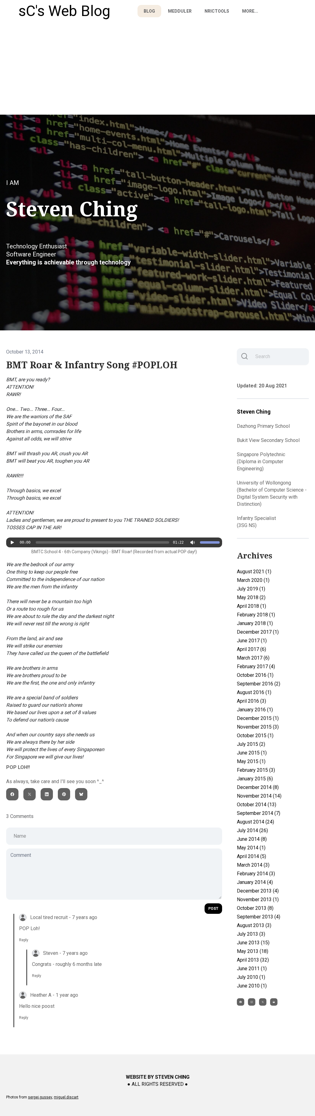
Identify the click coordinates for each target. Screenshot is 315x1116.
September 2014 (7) (258, 813)
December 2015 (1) (258, 718)
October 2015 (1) (255, 735)
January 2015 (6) (255, 779)
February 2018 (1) (256, 615)
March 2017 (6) (253, 658)
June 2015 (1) (252, 753)
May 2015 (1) (251, 761)
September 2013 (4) (258, 917)
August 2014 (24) (255, 822)
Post (213, 908)
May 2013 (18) (252, 951)
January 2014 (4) (255, 882)
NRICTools (217, 11)
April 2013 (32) (253, 960)
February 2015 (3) (256, 770)
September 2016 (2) (258, 684)
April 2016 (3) (251, 701)
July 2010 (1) (251, 977)
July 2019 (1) (251, 589)
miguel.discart (66, 1097)
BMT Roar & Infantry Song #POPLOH (91, 365)
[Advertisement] (157, 68)
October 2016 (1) (255, 675)
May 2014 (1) (251, 848)
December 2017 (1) (258, 632)
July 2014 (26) (252, 830)
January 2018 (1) (255, 623)
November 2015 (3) (258, 727)
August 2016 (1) (254, 692)
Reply (23, 940)
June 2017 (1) (252, 641)
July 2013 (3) (251, 934)
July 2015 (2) (251, 744)
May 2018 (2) (251, 597)
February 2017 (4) (256, 666)
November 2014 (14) (259, 796)
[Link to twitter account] (262, 1002)
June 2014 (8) (252, 839)
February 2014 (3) (256, 874)
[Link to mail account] (273, 1002)
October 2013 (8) (255, 908)
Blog (149, 11)
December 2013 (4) (258, 891)
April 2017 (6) (251, 649)
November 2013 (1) (258, 899)
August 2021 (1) (254, 571)
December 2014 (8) (258, 787)
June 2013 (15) (253, 943)
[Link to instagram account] (251, 1002)
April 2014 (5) (251, 856)
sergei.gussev (40, 1097)
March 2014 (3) (253, 865)
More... (250, 11)
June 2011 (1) (252, 968)
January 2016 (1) (255, 710)
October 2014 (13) (256, 804)
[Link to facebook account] (240, 1002)
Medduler (179, 11)
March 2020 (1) (253, 580)
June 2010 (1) (252, 986)
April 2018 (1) (251, 606)
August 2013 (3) (254, 925)
